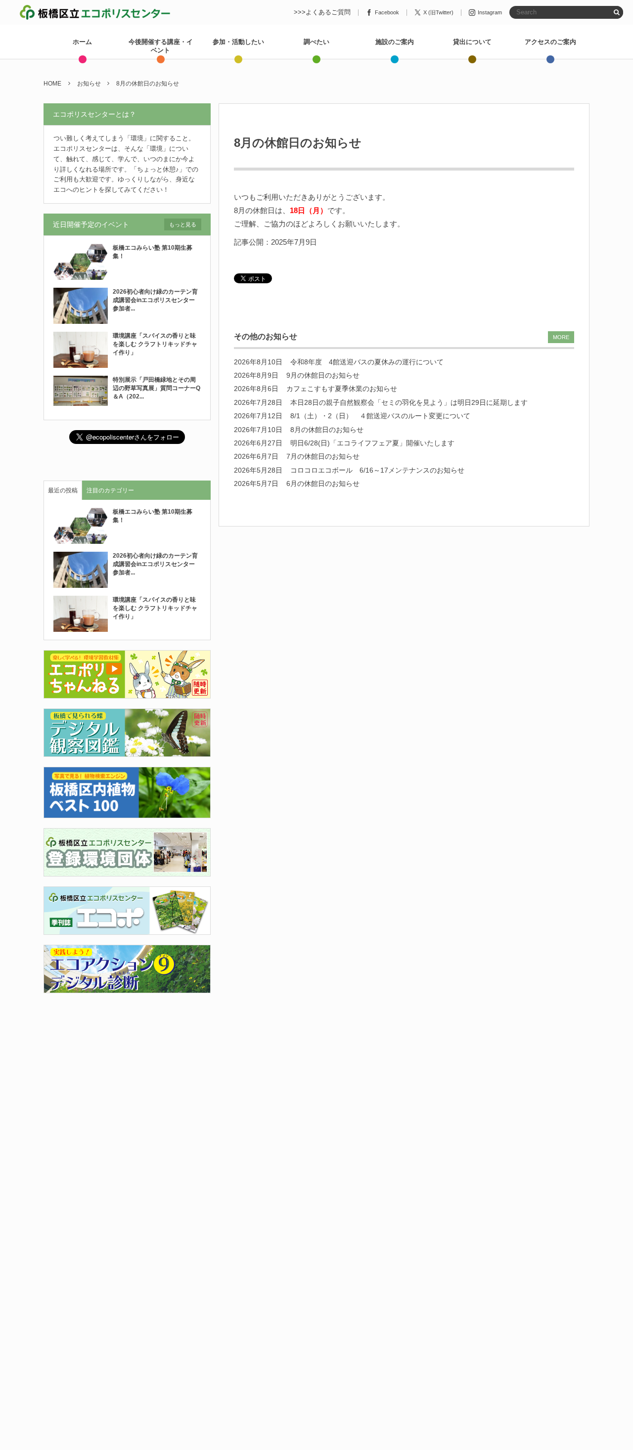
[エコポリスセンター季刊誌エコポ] (127, 928)
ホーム (82, 41)
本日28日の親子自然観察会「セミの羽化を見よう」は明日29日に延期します (409, 402)
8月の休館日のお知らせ (326, 430)
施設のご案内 (394, 41)
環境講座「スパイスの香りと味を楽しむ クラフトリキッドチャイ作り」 (155, 344)
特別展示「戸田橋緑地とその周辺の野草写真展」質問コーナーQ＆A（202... (156, 388)
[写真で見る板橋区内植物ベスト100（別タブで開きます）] (127, 812)
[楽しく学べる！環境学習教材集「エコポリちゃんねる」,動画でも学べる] (127, 693)
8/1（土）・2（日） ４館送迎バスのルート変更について (380, 416)
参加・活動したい (238, 41)
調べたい (316, 41)
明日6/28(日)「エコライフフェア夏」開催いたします (372, 443)
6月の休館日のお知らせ (323, 483)
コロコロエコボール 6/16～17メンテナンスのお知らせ (377, 470)
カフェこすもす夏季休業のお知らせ (341, 389)
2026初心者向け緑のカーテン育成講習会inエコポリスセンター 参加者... (157, 300)
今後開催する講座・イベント (161, 46)
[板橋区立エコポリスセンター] (95, 12)
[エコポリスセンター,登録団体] (127, 870)
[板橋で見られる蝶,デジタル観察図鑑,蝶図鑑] (127, 751)
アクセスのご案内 (550, 41)
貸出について (472, 41)
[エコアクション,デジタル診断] (127, 987)
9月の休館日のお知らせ (323, 375)
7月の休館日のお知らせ (323, 456)
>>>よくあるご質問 (322, 12)
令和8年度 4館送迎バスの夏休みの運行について (367, 362)
